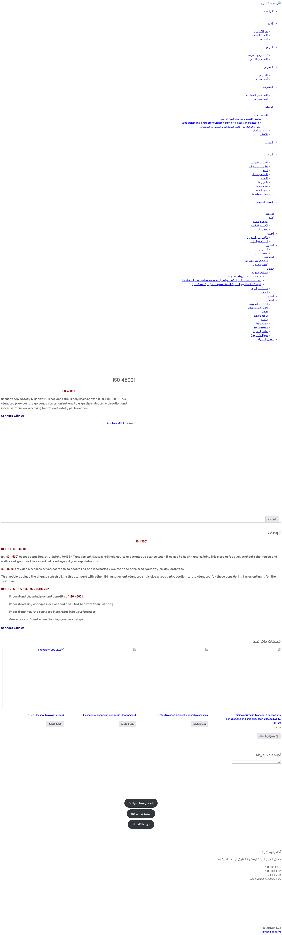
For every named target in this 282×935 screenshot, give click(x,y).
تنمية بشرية (262, 186)
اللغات (264, 178)
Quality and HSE (116, 423)
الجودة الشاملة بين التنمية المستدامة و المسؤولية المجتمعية (230, 126)
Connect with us (12, 415)
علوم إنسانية (261, 190)
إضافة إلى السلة (268, 736)
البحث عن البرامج (259, 59)
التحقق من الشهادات (257, 95)
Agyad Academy (271, 931)
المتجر (269, 154)
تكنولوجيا (263, 182)
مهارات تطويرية (260, 194)
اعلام (265, 170)
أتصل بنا (263, 39)
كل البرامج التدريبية (258, 55)
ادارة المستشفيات (258, 166)
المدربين (268, 67)
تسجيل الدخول (265, 202)
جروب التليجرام (141, 824)
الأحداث (269, 107)
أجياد (270, 23)
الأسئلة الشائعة (260, 35)
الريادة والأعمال (259, 174)
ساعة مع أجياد (260, 130)
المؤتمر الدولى (260, 115)
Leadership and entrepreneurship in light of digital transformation (221, 122)
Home (252, 374)
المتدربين (268, 87)
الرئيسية (268, 11)
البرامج (269, 47)
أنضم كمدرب (261, 79)
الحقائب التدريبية (259, 162)
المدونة (269, 142)
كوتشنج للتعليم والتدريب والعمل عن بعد (241, 119)
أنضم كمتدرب (261, 99)
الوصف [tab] (272, 519)
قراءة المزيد (199, 724)
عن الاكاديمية (261, 31)
